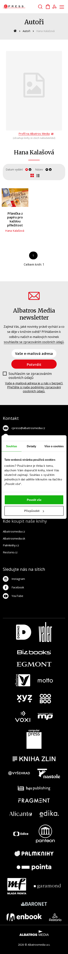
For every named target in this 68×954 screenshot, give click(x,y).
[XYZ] (24, 698)
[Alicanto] (20, 814)
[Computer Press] (34, 739)
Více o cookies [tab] (54, 446)
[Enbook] (24, 917)
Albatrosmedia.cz (14, 531)
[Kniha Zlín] (34, 759)
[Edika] (49, 814)
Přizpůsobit (31, 510)
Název (39, 169)
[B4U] (34, 788)
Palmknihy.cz (11, 545)
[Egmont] (34, 664)
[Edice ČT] (20, 834)
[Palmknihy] (34, 853)
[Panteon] (45, 834)
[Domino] (23, 632)
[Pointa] (34, 867)
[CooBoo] (45, 698)
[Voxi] (22, 716)
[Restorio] (55, 917)
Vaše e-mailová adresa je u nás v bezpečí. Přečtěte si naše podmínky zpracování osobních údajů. (34, 387)
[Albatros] (22, 680)
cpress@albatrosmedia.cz (28, 428)
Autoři (26, 31)
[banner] (24, 7)
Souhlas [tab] (11, 446)
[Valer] (45, 632)
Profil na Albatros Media (34, 133)
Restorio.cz (10, 552)
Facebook (18, 587)
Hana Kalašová (14, 230)
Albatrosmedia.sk (14, 538)
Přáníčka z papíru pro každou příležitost (15, 219)
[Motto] (45, 680)
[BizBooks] (34, 652)
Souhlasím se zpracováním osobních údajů (30, 376)
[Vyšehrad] (19, 773)
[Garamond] (47, 886)
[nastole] (49, 773)
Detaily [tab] (31, 446)
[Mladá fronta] (17, 886)
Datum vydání (14, 169)
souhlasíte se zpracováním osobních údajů (34, 342)
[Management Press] (45, 716)
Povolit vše (34, 499)
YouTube (17, 596)
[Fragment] (34, 800)
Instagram (18, 579)
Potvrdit (34, 364)
